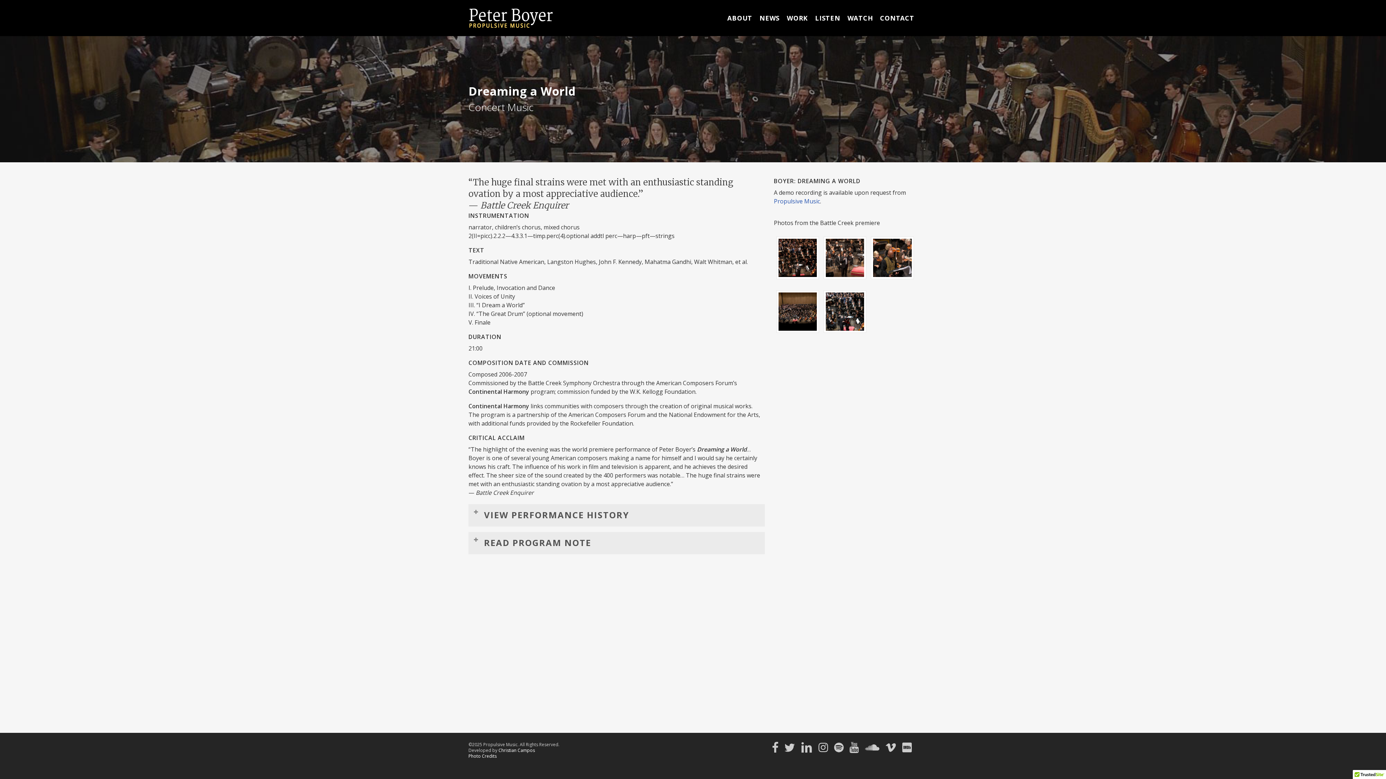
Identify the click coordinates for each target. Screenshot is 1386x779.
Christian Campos (516, 750)
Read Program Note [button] (537, 543)
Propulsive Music (797, 201)
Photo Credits (482, 756)
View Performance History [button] (556, 515)
